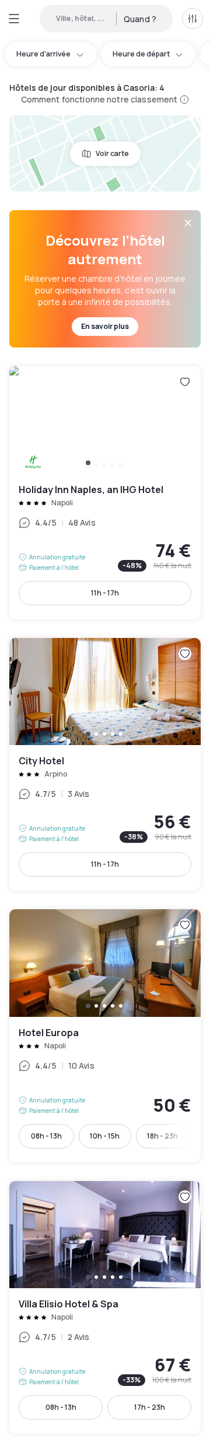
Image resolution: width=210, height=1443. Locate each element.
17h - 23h (149, 1407)
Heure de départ (141, 54)
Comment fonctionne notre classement (99, 99)
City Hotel (105, 764)
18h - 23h (162, 1136)
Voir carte (112, 153)
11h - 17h (105, 593)
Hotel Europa (105, 1035)
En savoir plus (105, 326)
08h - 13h (46, 1136)
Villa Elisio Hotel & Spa (105, 1307)
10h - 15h (105, 1136)
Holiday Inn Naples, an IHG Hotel (105, 492)
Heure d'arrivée (43, 54)
